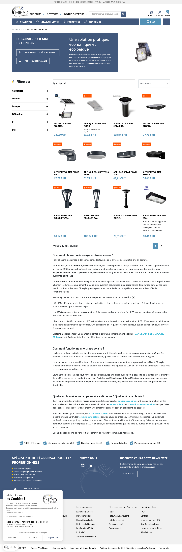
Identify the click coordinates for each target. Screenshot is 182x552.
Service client (149, 507)
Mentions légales (59, 548)
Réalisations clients (84, 520)
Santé (110, 512)
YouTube (82, 465)
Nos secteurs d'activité (122, 507)
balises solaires (117, 404)
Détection (17, 114)
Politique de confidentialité (111, 548)
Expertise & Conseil (84, 512)
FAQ (142, 512)
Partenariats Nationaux (86, 524)
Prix (14, 130)
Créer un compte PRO (150, 520)
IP (13, 122)
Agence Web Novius (39, 548)
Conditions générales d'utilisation (140, 548)
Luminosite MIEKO (84, 528)
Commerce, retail (115, 524)
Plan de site (164, 548)
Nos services (84, 507)
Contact (144, 516)
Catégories (17, 91)
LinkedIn (90, 465)
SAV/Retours (146, 533)
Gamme (16, 99)
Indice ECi (80, 533)
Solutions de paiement (150, 524)
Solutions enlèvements (86, 537)
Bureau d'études (83, 516)
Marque (16, 106)
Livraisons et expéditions (151, 528)
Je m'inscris (129, 474)
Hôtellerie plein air (116, 520)
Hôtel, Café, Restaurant (118, 516)
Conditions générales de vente (83, 548)
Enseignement (114, 528)
